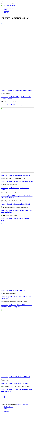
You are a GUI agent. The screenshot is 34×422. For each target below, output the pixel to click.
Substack (6, 411)
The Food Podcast (8, 407)
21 (4, 400)
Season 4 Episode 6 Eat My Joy (11, 105)
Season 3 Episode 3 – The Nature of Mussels (15, 377)
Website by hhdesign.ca (22, 404)
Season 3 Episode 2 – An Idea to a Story (14, 383)
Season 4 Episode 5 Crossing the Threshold (15, 175)
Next (5, 401)
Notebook (6, 410)
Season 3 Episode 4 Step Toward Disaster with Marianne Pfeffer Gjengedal (16, 306)
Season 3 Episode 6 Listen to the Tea (13, 290)
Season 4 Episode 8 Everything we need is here (16, 90)
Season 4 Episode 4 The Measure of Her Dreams (17, 181)
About (5, 408)
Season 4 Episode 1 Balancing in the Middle (15, 204)
